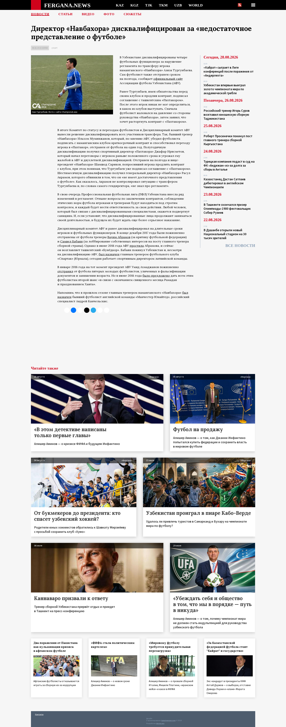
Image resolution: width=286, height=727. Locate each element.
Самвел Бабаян (71, 241)
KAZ (120, 5)
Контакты (39, 714)
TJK (148, 5)
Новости (40, 14)
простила (137, 246)
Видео (88, 14)
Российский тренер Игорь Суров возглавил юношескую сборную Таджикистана (227, 114)
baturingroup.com (168, 720)
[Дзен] (86, 310)
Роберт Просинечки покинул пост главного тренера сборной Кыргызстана (228, 140)
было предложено (156, 275)
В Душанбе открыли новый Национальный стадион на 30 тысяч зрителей (225, 234)
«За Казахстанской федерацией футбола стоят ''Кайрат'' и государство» (227, 647)
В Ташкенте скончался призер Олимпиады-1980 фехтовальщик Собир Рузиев (227, 209)
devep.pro (160, 723)
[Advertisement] (143, 341)
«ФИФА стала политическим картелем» (113, 645)
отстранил (65, 271)
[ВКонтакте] (73, 310)
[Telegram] (93, 310)
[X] (67, 310)
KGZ (134, 5)
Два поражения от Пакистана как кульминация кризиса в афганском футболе (55, 647)
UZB (178, 5)
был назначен (109, 254)
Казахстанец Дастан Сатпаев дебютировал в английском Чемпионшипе (224, 183)
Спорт (54, 48)
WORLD (196, 5)
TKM (163, 5)
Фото (109, 14)
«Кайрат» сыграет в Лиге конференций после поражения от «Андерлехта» (229, 71)
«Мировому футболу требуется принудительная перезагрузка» (170, 647)
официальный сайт (168, 79)
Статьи (65, 14)
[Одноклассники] (80, 310)
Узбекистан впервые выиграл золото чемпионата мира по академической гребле (225, 89)
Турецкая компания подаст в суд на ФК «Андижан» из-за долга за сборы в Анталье (229, 165)
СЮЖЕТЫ (133, 14)
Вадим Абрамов (118, 237)
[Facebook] (100, 310)
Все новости (240, 245)
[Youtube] (106, 310)
